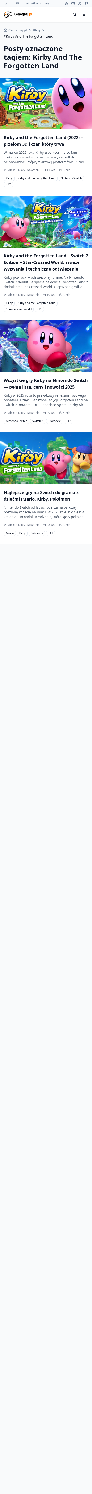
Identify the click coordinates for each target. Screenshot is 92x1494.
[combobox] (34, 3)
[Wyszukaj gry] (74, 14)
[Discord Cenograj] (73, 3)
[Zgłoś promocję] (17, 3)
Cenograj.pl (17, 30)
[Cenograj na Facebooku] (86, 3)
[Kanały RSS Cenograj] (66, 3)
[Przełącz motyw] (47, 3)
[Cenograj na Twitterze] (80, 3)
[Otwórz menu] (84, 14)
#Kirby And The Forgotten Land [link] (28, 36)
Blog (36, 30)
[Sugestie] (6, 3)
